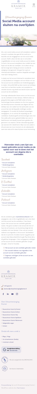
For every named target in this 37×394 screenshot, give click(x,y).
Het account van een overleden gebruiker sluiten (20, 248)
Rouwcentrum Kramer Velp (10, 315)
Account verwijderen (8, 163)
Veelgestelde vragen (8, 323)
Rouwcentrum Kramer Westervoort (12, 320)
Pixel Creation (21, 388)
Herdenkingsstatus (8, 165)
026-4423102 (8, 286)
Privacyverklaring (6, 385)
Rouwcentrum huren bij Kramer (11, 309)
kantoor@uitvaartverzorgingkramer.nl (15, 289)
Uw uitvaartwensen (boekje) (10, 339)
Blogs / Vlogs (6, 336)
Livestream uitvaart (8, 342)
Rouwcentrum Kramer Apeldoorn (11, 317)
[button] (11, 349)
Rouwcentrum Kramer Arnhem (11, 312)
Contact (4, 326)
